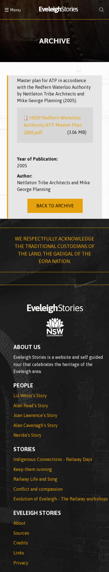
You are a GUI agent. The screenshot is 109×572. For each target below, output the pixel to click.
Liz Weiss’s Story (30, 395)
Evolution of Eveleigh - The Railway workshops (60, 498)
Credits (20, 542)
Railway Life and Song (35, 479)
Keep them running (32, 469)
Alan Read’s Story (30, 405)
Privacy (20, 562)
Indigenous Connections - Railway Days (52, 459)
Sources (21, 533)
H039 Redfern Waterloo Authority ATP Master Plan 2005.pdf (53, 125)
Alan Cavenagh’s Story (35, 425)
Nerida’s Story (27, 435)
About (19, 523)
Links (18, 552)
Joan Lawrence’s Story (35, 415)
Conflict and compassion (38, 489)
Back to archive (55, 205)
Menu (12, 10)
